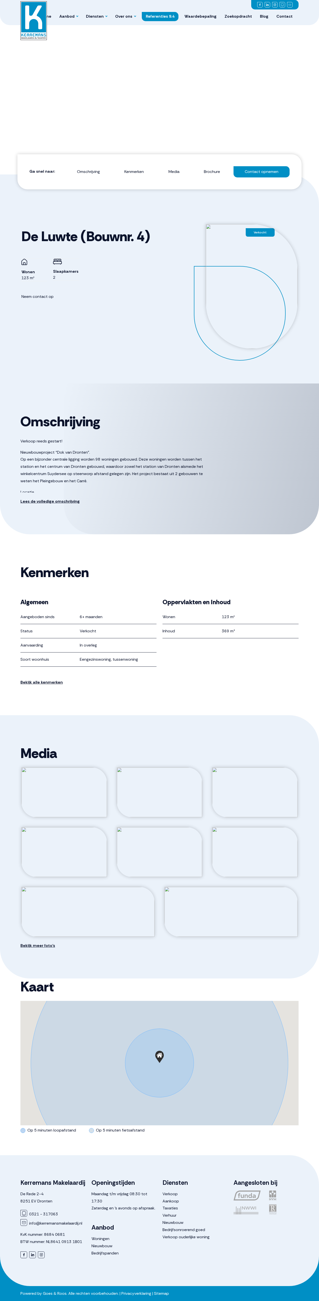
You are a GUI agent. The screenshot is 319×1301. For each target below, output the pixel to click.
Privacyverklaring (136, 1293)
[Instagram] (275, 4)
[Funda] (248, 1195)
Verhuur (169, 1215)
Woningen (100, 1238)
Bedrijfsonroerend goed (183, 1229)
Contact (284, 16)
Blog (264, 16)
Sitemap (161, 1293)
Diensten (95, 16)
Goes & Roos (55, 1293)
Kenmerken (134, 171)
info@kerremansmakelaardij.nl (55, 1223)
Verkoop (170, 1193)
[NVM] (284, 1195)
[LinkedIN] (267, 4)
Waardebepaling (200, 16)
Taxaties (170, 1208)
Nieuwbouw (101, 1245)
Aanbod (67, 16)
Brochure (212, 171)
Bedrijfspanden (105, 1253)
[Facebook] (260, 4)
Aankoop (170, 1201)
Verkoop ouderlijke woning (186, 1237)
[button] (159, 1057)
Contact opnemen (261, 171)
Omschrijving (88, 171)
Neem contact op (37, 296)
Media (173, 171)
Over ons (123, 16)
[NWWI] (248, 1209)
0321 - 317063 (43, 1214)
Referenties (160, 16)
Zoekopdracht (238, 16)
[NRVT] (284, 1209)
